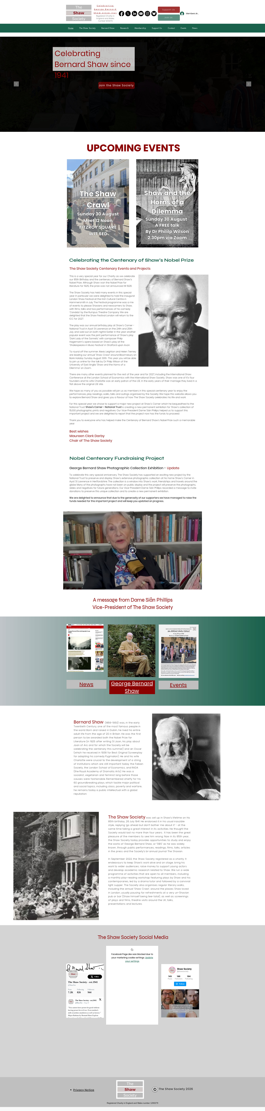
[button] (87, 28)
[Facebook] (121, 13)
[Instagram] (147, 13)
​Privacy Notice (83, 1090)
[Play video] (132, 550)
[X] (128, 13)
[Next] (248, 84)
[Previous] (16, 84)
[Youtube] (141, 13)
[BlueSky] (154, 13)
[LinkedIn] (134, 13)
